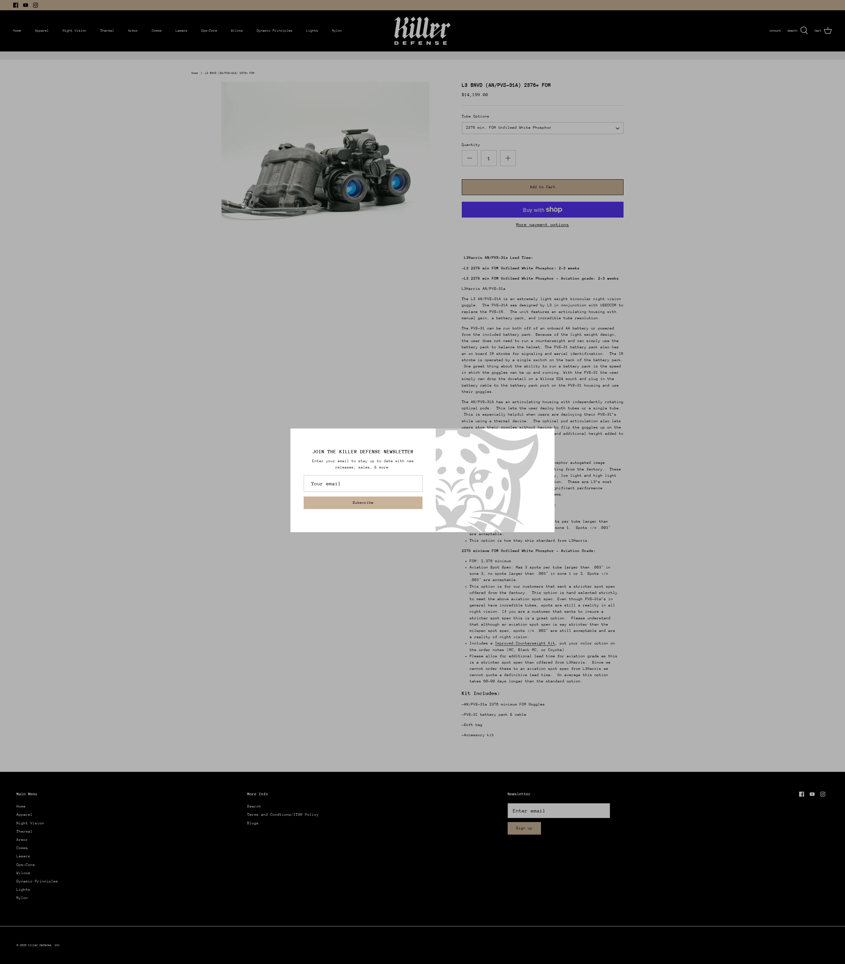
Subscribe (363, 502)
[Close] (546, 437)
